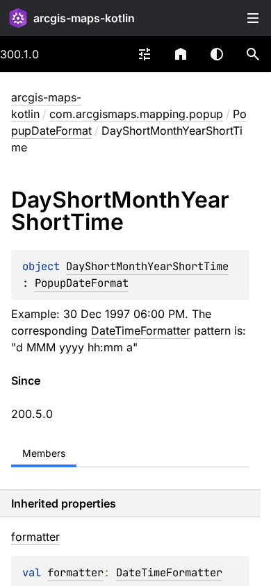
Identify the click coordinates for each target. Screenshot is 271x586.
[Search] (253, 54)
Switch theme (217, 54)
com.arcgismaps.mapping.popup (136, 114)
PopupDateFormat (82, 283)
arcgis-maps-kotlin (84, 18)
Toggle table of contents (253, 18)
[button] (253, 54)
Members (43, 453)
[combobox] (144, 54)
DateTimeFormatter (140, 330)
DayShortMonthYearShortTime (147, 266)
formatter (75, 572)
